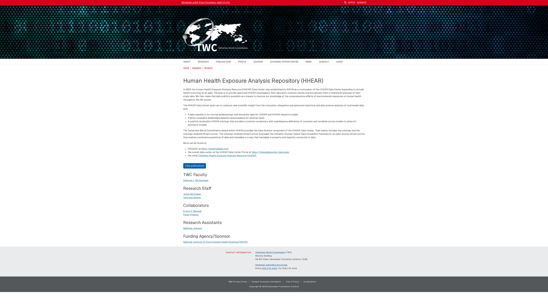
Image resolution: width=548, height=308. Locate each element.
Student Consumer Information (266, 281)
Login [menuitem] (339, 61)
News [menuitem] (309, 61)
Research (196, 68)
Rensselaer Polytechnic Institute (206, 2)
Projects (208, 68)
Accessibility (309, 281)
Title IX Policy (292, 281)
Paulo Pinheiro (191, 214)
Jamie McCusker (192, 194)
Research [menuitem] (203, 61)
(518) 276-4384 (269, 268)
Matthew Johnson (192, 228)
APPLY (351, 2)
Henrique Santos (192, 197)
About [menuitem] (187, 61)
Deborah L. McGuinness (195, 180)
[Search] (345, 2)
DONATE (361, 2)
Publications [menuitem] (223, 61)
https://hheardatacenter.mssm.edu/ (271, 152)
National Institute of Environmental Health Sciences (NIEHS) (215, 242)
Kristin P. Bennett (192, 211)
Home (186, 68)
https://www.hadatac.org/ (215, 148)
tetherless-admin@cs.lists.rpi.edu (271, 265)
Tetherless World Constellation (270, 252)
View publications (194, 165)
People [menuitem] (242, 61)
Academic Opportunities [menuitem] (284, 61)
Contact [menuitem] (324, 61)
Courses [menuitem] (258, 61)
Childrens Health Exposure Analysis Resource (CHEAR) (227, 155)
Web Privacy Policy (237, 281)
